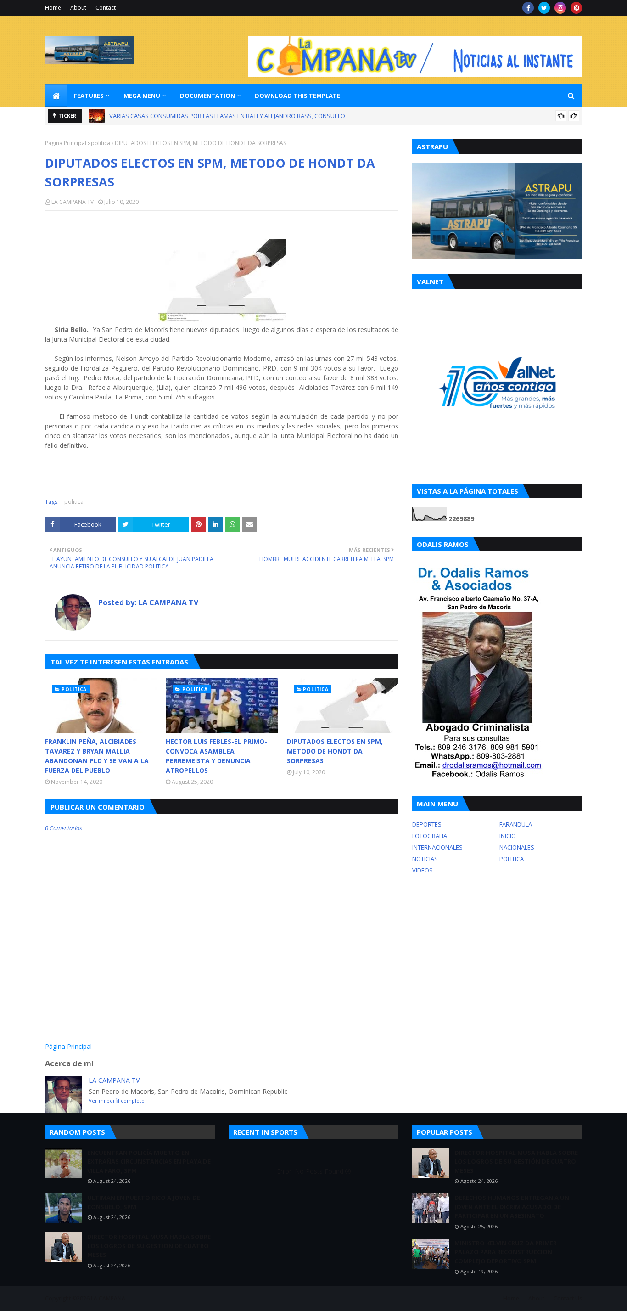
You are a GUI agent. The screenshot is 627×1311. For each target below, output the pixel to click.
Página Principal (65, 143)
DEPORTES (427, 824)
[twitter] (544, 8)
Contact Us (568, 1298)
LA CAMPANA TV (72, 202)
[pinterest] (576, 8)
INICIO (507, 836)
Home (53, 7)
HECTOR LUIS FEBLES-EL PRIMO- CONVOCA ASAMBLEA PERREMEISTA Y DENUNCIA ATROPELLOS (216, 756)
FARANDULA (515, 824)
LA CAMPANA (108, 1298)
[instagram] (560, 8)
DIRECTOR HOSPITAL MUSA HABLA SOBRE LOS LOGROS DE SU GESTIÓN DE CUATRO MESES (149, 1245)
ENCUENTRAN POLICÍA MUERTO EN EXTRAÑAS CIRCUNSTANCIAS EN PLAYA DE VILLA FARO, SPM (149, 1161)
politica (100, 143)
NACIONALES (516, 847)
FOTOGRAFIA (429, 836)
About (78, 7)
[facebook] (528, 8)
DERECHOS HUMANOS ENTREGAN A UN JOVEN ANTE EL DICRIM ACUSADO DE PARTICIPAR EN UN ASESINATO (511, 1206)
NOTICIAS (425, 859)
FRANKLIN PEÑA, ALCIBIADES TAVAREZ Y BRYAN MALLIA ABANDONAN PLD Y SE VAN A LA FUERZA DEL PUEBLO (97, 756)
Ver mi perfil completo (117, 1100)
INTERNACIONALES (437, 847)
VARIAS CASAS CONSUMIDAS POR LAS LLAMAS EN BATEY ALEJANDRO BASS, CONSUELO (227, 116)
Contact (105, 7)
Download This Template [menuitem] (297, 95)
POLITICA (511, 859)
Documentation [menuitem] (207, 95)
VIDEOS (422, 870)
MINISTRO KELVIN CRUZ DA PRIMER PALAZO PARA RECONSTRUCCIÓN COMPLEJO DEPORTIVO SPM (505, 1252)
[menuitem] (56, 95)
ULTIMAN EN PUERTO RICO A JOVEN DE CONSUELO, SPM (143, 1202)
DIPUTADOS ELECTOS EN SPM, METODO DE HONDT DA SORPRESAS (335, 751)
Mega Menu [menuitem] (141, 95)
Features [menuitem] (89, 95)
